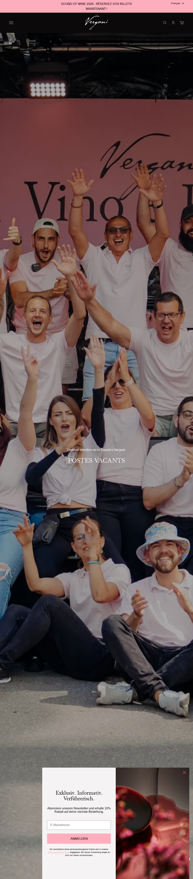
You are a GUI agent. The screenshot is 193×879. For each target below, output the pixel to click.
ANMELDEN (79, 838)
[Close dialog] (184, 772)
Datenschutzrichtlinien (58, 852)
